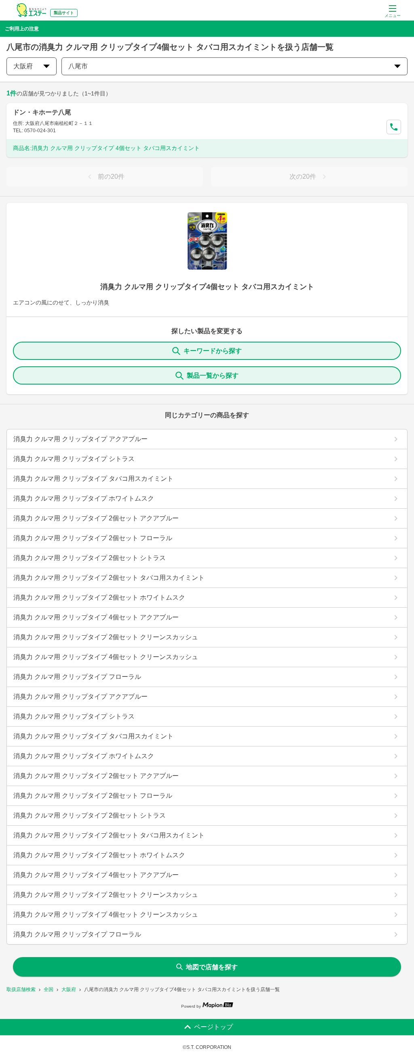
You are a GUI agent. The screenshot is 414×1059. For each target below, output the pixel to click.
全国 (48, 989)
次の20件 (302, 176)
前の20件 (111, 176)
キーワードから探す (213, 350)
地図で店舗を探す (212, 967)
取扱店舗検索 (21, 989)
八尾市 (78, 66)
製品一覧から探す (213, 375)
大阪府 (68, 989)
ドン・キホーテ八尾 (42, 112)
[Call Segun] (394, 127)
